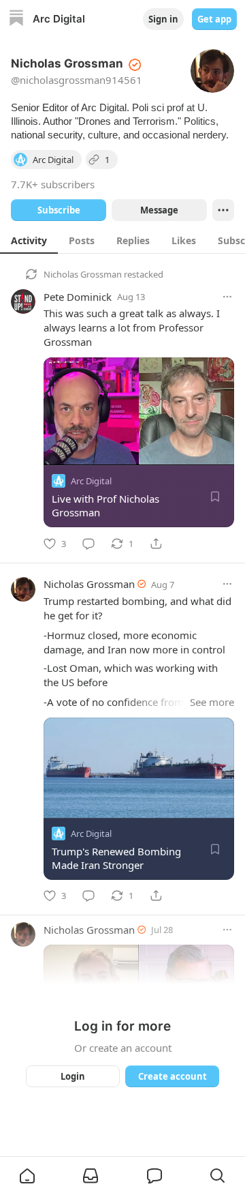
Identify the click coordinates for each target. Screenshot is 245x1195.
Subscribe (58, 210)
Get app (214, 19)
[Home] (16, 19)
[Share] (155, 544)
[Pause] (58, 450)
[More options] (227, 297)
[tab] (29, 240)
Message (159, 210)
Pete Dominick (78, 297)
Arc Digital (91, 481)
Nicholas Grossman (83, 274)
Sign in (163, 19)
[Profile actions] (223, 210)
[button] (27, 1176)
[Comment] (88, 544)
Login (73, 1076)
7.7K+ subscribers (53, 184)
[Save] (215, 496)
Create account (172, 1076)
